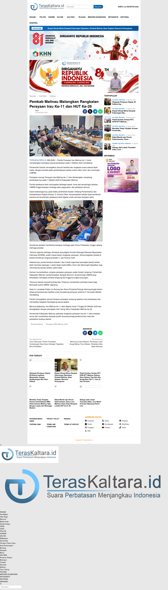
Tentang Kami (35, 424)
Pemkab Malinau (37, 324)
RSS (89, 431)
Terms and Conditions (51, 425)
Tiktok (124, 427)
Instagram (90, 427)
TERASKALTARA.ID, (38, 160)
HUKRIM (114, 143)
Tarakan (122, 100)
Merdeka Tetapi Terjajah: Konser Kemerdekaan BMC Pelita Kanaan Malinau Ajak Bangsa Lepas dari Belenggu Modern (40, 403)
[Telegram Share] (95, 111)
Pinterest (125, 421)
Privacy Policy (53, 419)
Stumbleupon (109, 424)
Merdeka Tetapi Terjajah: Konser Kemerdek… (125, 129)
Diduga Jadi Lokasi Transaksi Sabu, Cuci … (124, 148)
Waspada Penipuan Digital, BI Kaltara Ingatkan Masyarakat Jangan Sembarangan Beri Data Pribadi (40, 377)
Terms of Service (71, 424)
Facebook (90, 421)
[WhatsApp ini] (100, 111)
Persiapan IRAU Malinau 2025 (57, 324)
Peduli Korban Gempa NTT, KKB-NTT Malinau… (123, 120)
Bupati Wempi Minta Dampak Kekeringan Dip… (123, 112)
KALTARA (115, 100)
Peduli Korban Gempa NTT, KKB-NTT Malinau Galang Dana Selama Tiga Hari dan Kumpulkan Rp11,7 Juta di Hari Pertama (90, 377)
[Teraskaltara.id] (47, 6)
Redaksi (67, 419)
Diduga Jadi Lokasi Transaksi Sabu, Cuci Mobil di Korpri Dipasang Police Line (90, 402)
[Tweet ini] (90, 111)
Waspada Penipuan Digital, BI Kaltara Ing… (124, 103)
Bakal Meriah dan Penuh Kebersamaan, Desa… (122, 138)
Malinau (122, 108)
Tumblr (89, 424)
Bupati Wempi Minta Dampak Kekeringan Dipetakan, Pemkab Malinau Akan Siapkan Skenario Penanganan (62, 28)
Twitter (107, 421)
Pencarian (98, 6)
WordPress (125, 424)
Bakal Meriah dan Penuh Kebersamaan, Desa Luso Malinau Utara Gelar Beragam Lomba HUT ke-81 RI (66, 402)
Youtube (107, 427)
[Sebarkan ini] (85, 111)
